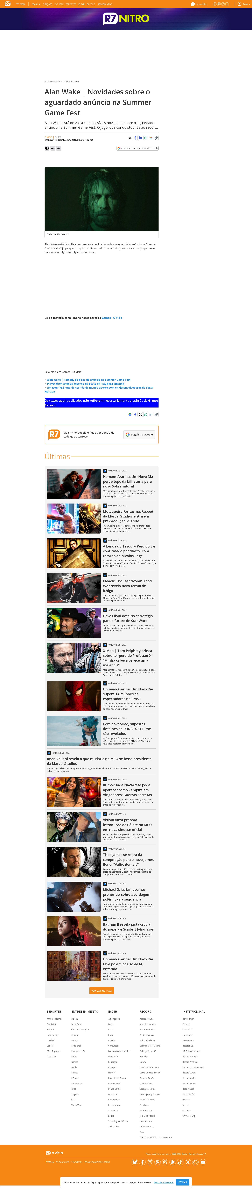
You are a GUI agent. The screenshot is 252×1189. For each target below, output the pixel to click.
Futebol (50, 1040)
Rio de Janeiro (114, 1105)
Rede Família (188, 1094)
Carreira (186, 1024)
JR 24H (81, 4)
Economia (113, 1056)
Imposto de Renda (117, 1078)
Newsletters (188, 1040)
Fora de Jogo (53, 1035)
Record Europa (189, 1072)
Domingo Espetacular (150, 1094)
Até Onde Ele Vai (147, 1040)
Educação (112, 1061)
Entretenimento (84, 1011)
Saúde (111, 1115)
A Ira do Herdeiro (148, 1024)
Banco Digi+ (188, 1018)
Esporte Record (147, 1099)
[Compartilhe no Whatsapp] (145, 138)
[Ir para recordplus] (172, 1162)
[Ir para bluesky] (135, 1162)
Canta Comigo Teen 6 (150, 1072)
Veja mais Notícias (101, 990)
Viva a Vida (76, 1105)
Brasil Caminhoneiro (149, 1067)
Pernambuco (114, 1099)
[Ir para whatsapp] (195, 1162)
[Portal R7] (7, 3)
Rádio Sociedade (190, 1056)
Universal (186, 1110)
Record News (105, 4)
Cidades (112, 1040)
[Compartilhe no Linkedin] (140, 138)
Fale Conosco (62, 1162)
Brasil (110, 1024)
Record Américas (190, 1061)
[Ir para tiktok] (180, 1162)
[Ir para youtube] (203, 1162)
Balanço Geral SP (148, 1051)
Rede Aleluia (188, 1088)
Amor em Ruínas (147, 1029)
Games (74, 1061)
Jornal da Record (147, 1115)
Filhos (74, 1056)
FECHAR (182, 1182)
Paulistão (51, 1056)
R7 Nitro (66, 81)
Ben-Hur (144, 1056)
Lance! (50, 1045)
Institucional (193, 1011)
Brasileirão (52, 1024)
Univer (185, 1105)
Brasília (36, 4)
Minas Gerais (114, 1088)
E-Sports (51, 1029)
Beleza (74, 1018)
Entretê (58, 4)
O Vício (76, 81)
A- (58, 148)
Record (91, 4)
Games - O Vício (112, 318)
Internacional (114, 1083)
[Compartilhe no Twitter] (130, 138)
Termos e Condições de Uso (97, 1162)
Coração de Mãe (147, 1088)
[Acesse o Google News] (151, 138)
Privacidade (76, 1162)
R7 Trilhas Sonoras (191, 1051)
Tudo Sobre (113, 1126)
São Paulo (113, 1110)
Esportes (71, 4)
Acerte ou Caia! (147, 1018)
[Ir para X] (219, 4)
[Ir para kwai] (157, 1162)
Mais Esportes (53, 1051)
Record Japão (188, 1078)
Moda (74, 1067)
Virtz (73, 1099)
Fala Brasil (144, 1105)
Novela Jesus (146, 1121)
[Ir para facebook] (215, 4)
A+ (53, 148)
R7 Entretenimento (52, 81)
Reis (142, 1132)
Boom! (143, 1061)
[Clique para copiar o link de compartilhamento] (156, 138)
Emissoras (187, 1035)
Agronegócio (114, 1018)
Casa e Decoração (80, 1029)
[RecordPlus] (199, 3)
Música (74, 1072)
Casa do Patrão (147, 1078)
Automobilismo (54, 1018)
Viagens (75, 1094)
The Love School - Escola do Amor (156, 1137)
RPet (73, 1088)
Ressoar (186, 1099)
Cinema (74, 1035)
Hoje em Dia (146, 1110)
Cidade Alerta (146, 1083)
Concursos (113, 1045)
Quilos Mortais (147, 1126)
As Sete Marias (147, 1035)
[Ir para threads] (165, 1162)
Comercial (187, 1029)
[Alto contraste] (47, 148)
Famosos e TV (78, 1051)
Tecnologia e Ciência (118, 1121)
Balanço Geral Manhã (150, 1045)
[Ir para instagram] (223, 4)
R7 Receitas (76, 1083)
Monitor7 (112, 1094)
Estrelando (76, 1045)
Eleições (47, 4)
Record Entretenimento (193, 1067)
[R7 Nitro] (126, 19)
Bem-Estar (76, 1024)
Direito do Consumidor (119, 1051)
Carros (111, 1035)
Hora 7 (111, 1072)
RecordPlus (187, 1045)
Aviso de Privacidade (163, 1182)
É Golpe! (112, 1067)
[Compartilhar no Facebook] (135, 138)
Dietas (74, 1040)
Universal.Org (188, 1115)
